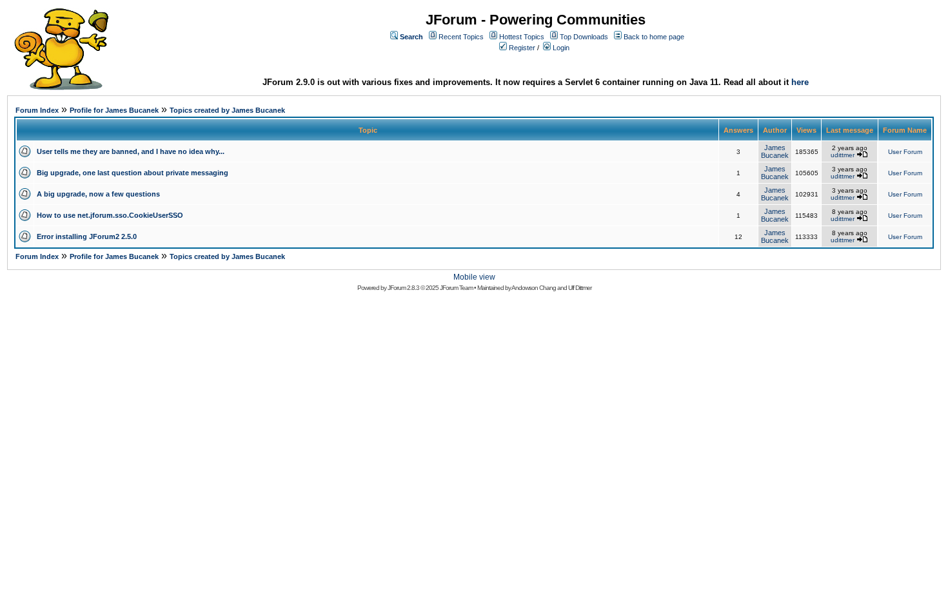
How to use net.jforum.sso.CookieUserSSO (110, 215)
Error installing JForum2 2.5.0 (87, 236)
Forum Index (37, 110)
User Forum (905, 151)
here (800, 82)
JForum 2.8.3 (403, 287)
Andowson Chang (533, 287)
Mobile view (474, 277)
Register (522, 48)
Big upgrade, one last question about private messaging (132, 173)
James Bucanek (775, 151)
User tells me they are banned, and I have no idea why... (130, 151)
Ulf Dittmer (579, 287)
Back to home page (654, 37)
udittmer (842, 155)
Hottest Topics (521, 37)
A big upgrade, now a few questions (98, 194)
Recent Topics (461, 37)
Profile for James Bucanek (114, 110)
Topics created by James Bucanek (227, 110)
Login (561, 48)
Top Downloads (584, 37)
